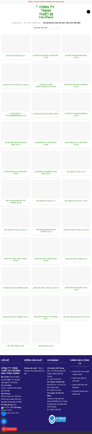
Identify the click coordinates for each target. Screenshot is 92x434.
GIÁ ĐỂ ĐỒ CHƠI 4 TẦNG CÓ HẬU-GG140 (46, 260)
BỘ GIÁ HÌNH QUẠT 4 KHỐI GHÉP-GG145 (76, 143)
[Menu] (3, 11)
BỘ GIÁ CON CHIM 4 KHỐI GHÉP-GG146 (76, 56)
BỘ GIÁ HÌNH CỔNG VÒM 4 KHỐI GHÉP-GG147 (16, 143)
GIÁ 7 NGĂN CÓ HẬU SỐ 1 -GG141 (76, 201)
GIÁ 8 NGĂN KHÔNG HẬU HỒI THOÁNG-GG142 (46, 231)
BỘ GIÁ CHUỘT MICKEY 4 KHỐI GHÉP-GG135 (46, 56)
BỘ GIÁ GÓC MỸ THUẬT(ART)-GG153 (46, 114)
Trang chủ (16, 23)
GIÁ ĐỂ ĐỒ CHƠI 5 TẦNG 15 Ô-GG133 (46, 288)
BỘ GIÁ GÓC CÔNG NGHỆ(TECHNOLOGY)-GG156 (46, 86)
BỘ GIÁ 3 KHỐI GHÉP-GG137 (15, 56)
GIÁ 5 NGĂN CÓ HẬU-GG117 (46, 201)
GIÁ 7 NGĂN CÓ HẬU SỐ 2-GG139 (15, 230)
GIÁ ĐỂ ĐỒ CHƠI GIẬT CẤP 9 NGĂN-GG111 (46, 318)
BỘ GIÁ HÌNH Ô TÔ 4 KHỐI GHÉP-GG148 (46, 143)
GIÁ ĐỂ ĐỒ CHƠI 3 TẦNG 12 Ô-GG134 (76, 230)
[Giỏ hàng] (88, 11)
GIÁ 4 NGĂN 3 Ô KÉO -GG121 (76, 172)
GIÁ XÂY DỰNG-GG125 (46, 346)
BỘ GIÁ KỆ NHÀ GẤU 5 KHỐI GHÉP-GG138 (15, 173)
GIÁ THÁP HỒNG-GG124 (15, 346)
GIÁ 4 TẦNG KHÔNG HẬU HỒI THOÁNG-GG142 (15, 202)
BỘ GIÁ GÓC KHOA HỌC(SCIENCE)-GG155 (76, 86)
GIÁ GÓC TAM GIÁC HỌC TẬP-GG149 (76, 317)
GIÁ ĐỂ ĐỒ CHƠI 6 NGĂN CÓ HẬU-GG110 (76, 289)
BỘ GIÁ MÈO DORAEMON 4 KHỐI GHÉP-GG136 (46, 173)
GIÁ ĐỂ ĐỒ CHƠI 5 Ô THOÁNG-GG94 (15, 288)
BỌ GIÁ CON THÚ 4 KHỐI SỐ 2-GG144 (15, 85)
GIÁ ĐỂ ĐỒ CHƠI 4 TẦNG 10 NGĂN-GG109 (15, 260)
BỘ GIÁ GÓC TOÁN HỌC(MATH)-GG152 (76, 115)
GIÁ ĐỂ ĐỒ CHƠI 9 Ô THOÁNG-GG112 (15, 317)
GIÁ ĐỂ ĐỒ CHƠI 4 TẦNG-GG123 (76, 259)
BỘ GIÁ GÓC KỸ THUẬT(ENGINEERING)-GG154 (15, 115)
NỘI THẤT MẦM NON (32, 23)
